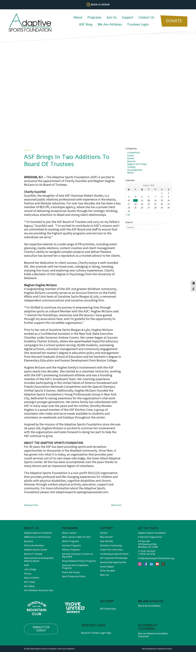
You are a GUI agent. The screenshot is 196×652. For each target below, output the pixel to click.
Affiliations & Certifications (37, 536)
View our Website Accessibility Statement (153, 635)
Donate (103, 532)
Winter (130, 172)
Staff (26, 565)
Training (131, 166)
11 (135, 200)
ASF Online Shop (108, 608)
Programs (94, 17)
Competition (133, 152)
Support (127, 17)
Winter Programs (70, 541)
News (27, 577)
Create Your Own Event (111, 549)
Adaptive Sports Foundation (38, 532)
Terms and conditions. (66, 648)
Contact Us (146, 17)
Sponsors (28, 541)
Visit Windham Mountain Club (38, 590)
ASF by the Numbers (34, 545)
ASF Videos (29, 586)
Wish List (104, 574)
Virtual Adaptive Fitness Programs (79, 560)
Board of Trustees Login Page (96, 632)
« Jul (127, 214)
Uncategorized (134, 169)
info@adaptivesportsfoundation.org (156, 558)
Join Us (112, 17)
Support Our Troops (137, 163)
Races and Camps (71, 572)
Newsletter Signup (41, 629)
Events (130, 155)
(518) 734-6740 (147, 553)
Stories (130, 158)
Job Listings (30, 569)
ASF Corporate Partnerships (113, 557)
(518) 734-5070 (148, 551)
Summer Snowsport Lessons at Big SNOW (77, 555)
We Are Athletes (110, 24)
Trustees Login (138, 24)
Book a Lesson (69, 532)
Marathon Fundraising (111, 545)
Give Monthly (106, 541)
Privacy (27, 573)
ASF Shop (86, 24)
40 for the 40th (107, 570)
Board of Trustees (33, 553)
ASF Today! (29, 581)
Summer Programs (71, 545)
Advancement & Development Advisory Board (39, 559)
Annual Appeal (107, 566)
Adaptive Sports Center (35, 549)
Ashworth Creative (164, 648)
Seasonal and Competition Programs (75, 567)
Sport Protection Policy (73, 576)
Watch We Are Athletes (149, 605)
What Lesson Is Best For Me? (76, 536)
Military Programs (71, 549)
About (77, 17)
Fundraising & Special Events (114, 553)
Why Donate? (106, 536)
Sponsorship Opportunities (113, 562)
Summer (131, 161)
